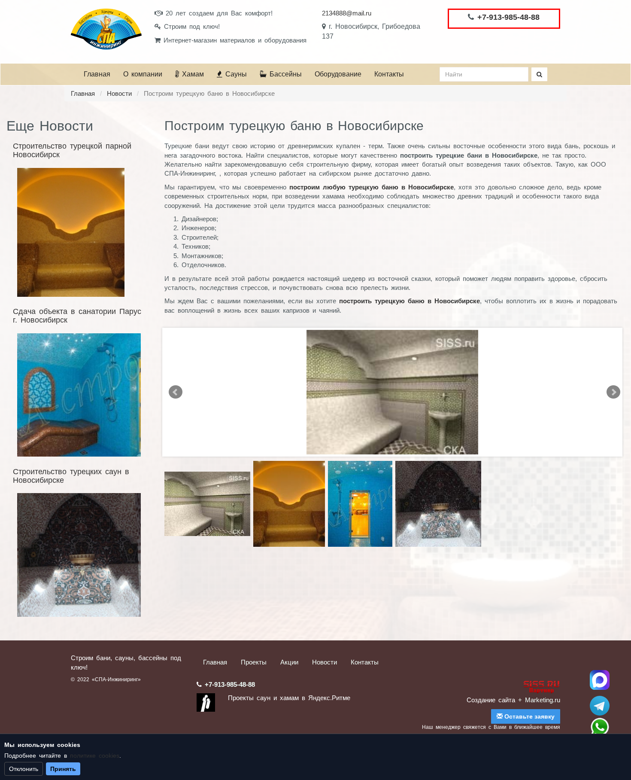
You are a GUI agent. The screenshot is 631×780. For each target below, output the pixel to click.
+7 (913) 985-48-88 (600, 727)
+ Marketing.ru (539, 700)
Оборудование (338, 74)
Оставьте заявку (529, 716)
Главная (97, 74)
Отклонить (23, 768)
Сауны (234, 74)
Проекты (254, 662)
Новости (119, 93)
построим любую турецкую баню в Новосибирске (371, 187)
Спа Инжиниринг (600, 680)
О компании (142, 74)
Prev (175, 392)
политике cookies (94, 755)
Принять (63, 768)
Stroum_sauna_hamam (600, 706)
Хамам (191, 74)
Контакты (389, 74)
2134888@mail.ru (346, 13)
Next (613, 392)
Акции (289, 662)
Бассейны (284, 74)
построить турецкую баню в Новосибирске (409, 301)
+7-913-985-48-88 (508, 17)
